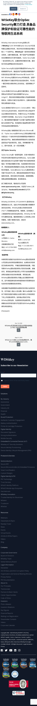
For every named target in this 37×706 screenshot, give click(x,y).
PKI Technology (6, 479)
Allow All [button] (13, 8)
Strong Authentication (9, 435)
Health (3, 414)
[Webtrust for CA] (5, 663)
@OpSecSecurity (7, 193)
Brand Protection (7, 417)
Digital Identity (6, 429)
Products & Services (8, 456)
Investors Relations (8, 607)
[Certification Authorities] (14, 673)
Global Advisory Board (9, 562)
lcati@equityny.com (25, 249)
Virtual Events (6, 533)
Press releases (6, 604)
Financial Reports (7, 613)
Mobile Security (6, 438)
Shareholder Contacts (8, 619)
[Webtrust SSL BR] (14, 663)
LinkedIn (21, 190)
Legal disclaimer (27, 644)
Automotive (5, 402)
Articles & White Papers (9, 536)
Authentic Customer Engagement (12, 420)
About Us (4, 583)
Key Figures (5, 610)
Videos (3, 539)
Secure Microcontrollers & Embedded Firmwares (18, 467)
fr (10, 14)
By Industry (5, 399)
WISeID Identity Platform (9, 485)
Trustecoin (5, 503)
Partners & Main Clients (9, 592)
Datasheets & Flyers (8, 521)
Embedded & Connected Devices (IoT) (14, 441)
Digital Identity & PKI (8, 476)
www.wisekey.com (7, 223)
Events (3, 530)
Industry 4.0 (5, 408)
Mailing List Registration (9, 616)
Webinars (4, 518)
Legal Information (7, 565)
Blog (2, 542)
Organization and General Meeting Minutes (16, 574)
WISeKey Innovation (8, 494)
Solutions (4, 394)
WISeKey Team (6, 559)
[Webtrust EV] (23, 663)
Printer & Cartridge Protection (11, 426)
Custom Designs (6, 473)
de (16, 14)
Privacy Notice (6, 577)
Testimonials (5, 589)
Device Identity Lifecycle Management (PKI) (16, 450)
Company (4, 547)
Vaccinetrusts (5, 491)
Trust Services (6, 482)
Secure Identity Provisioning (11, 447)
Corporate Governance (9, 553)
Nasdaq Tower (6, 524)
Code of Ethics (6, 598)
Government (5, 405)
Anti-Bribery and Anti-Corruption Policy (15, 571)
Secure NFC (5, 464)
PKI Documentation (8, 580)
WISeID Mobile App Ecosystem (11, 488)
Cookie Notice (28, 4)
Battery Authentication (9, 423)
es (13, 14)
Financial (4, 411)
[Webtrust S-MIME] (32, 663)
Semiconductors (6, 461)
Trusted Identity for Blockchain (12, 497)
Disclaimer (4, 568)
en (19, 14)
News (3, 527)
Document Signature (8, 432)
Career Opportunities (8, 595)
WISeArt (4, 500)
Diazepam (5, 311)
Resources (4, 512)
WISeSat (4, 506)
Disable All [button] (23, 8)
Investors (4, 601)
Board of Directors (7, 556)
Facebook (12, 190)
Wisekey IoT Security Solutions (12, 444)
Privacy (3, 646)
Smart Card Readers (8, 470)
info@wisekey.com (8, 250)
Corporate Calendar (8, 625)
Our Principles (6, 586)
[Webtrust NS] (5, 673)
